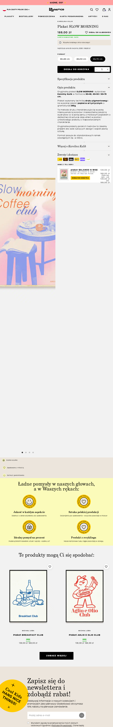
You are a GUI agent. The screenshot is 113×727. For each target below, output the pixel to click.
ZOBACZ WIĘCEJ (56, 656)
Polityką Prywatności (62, 726)
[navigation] (16, 9)
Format (61, 54)
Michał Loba (28, 630)
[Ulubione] (97, 9)
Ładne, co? (56, 3)
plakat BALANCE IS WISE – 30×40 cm (84, 171)
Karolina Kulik (65, 21)
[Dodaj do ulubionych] (98, 32)
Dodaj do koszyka (76, 69)
